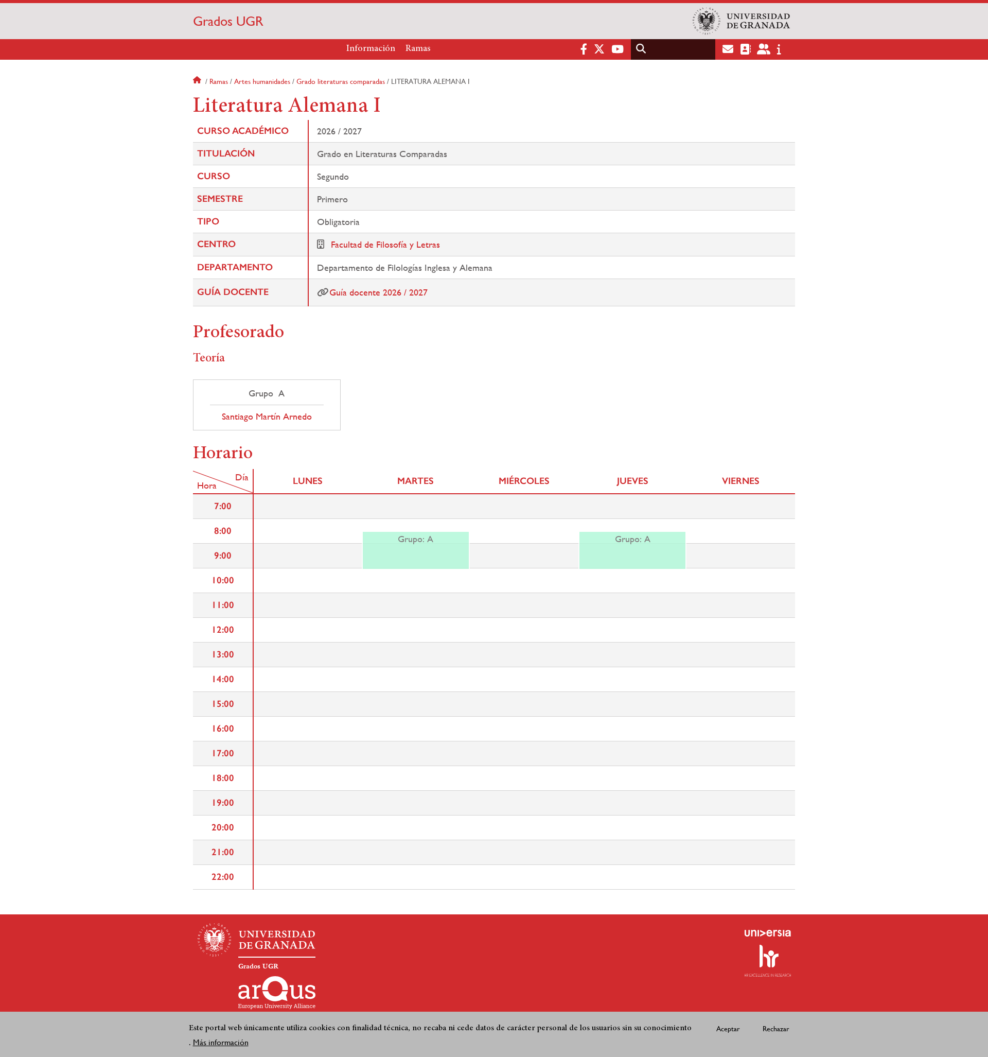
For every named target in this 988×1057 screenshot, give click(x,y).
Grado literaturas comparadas (340, 81)
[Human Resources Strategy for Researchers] (768, 961)
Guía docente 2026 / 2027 (378, 292)
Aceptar (728, 1029)
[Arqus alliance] (276, 992)
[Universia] (768, 933)
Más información (221, 1042)
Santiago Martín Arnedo (267, 416)
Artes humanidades (262, 81)
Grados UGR (228, 21)
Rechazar (776, 1029)
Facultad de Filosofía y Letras (385, 244)
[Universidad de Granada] (741, 21)
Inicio (198, 81)
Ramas (418, 49)
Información (370, 49)
